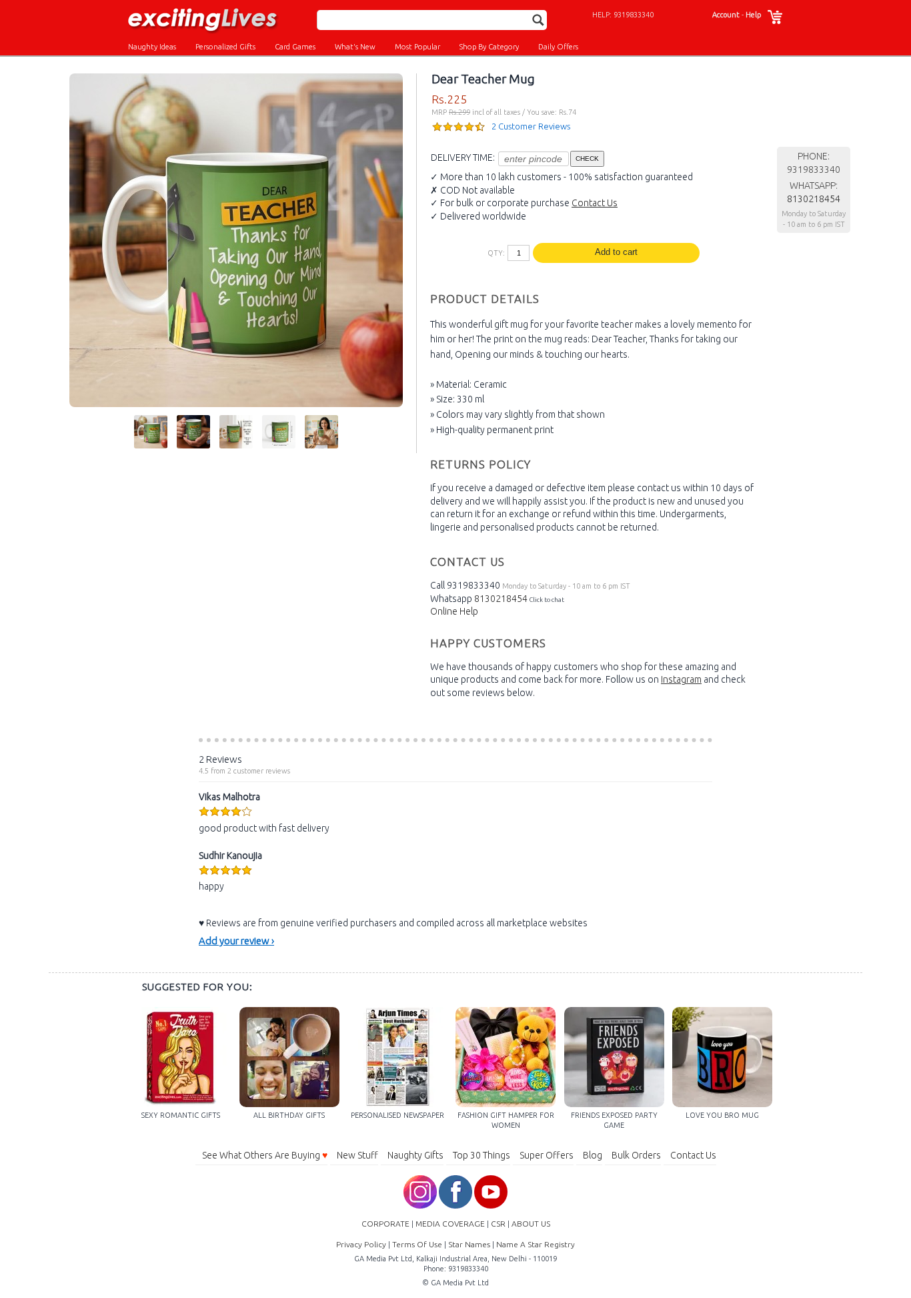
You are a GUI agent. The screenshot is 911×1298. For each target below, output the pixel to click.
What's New (355, 47)
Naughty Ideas (152, 47)
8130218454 (501, 598)
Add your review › (236, 940)
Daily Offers (558, 47)
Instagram (681, 679)
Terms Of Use (417, 1244)
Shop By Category (489, 47)
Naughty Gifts (415, 1155)
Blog (592, 1155)
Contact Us (595, 203)
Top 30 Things (481, 1155)
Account (726, 15)
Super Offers (547, 1155)
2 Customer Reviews (531, 126)
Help (753, 15)
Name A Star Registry (535, 1244)
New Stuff (357, 1155)
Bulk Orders (636, 1155)
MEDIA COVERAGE (450, 1223)
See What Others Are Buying (264, 1155)
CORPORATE (385, 1223)
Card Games (295, 47)
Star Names (469, 1244)
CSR (498, 1223)
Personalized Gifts (225, 47)
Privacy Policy (361, 1244)
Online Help (454, 611)
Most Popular (417, 47)
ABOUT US (531, 1223)
